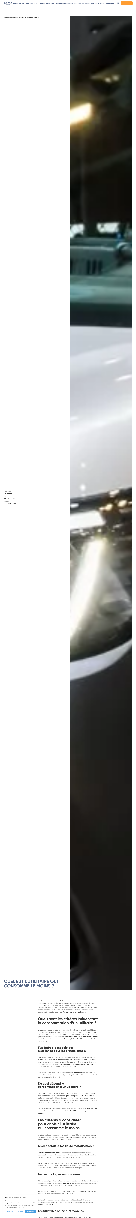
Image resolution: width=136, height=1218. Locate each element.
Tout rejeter (20, 1211)
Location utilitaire (32, 3)
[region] (20, 1205)
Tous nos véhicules (97, 3)
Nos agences (109, 3)
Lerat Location (8, 3)
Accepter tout (30, 1211)
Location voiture (84, 3)
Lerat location (8, 17)
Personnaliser (10, 1211)
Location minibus (18, 3)
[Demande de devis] (118, 3)
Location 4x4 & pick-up (47, 3)
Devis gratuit (126, 3)
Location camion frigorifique (66, 3)
